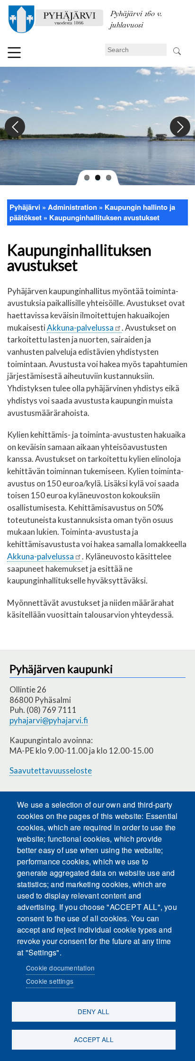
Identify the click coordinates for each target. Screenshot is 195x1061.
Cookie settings (49, 981)
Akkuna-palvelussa (80, 328)
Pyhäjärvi (24, 207)
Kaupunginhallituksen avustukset (104, 217)
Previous (15, 127)
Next (179, 127)
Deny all (93, 1011)
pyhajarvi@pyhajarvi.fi (48, 720)
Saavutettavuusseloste (50, 770)
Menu (14, 52)
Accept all (94, 1039)
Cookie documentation (60, 967)
